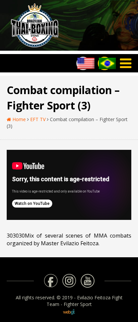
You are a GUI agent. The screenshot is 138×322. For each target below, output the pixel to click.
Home (18, 119)
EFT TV (38, 119)
